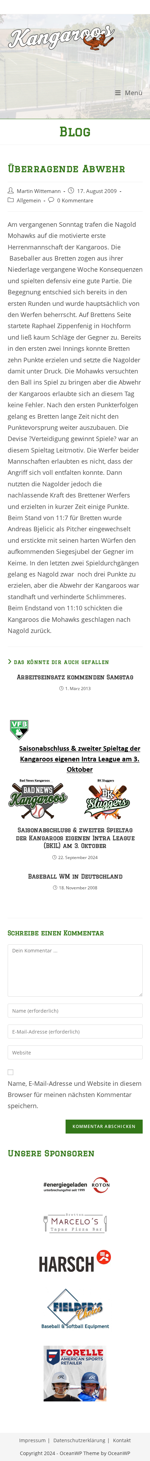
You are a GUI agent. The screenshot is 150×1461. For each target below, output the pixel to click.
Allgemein (29, 200)
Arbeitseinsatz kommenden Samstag (75, 677)
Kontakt (122, 1440)
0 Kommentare (75, 200)
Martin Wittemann (39, 191)
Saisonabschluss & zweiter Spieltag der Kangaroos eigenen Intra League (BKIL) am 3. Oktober (75, 838)
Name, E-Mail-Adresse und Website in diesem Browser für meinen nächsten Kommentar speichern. (75, 1094)
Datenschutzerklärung (79, 1440)
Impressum (32, 1440)
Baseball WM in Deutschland (75, 876)
